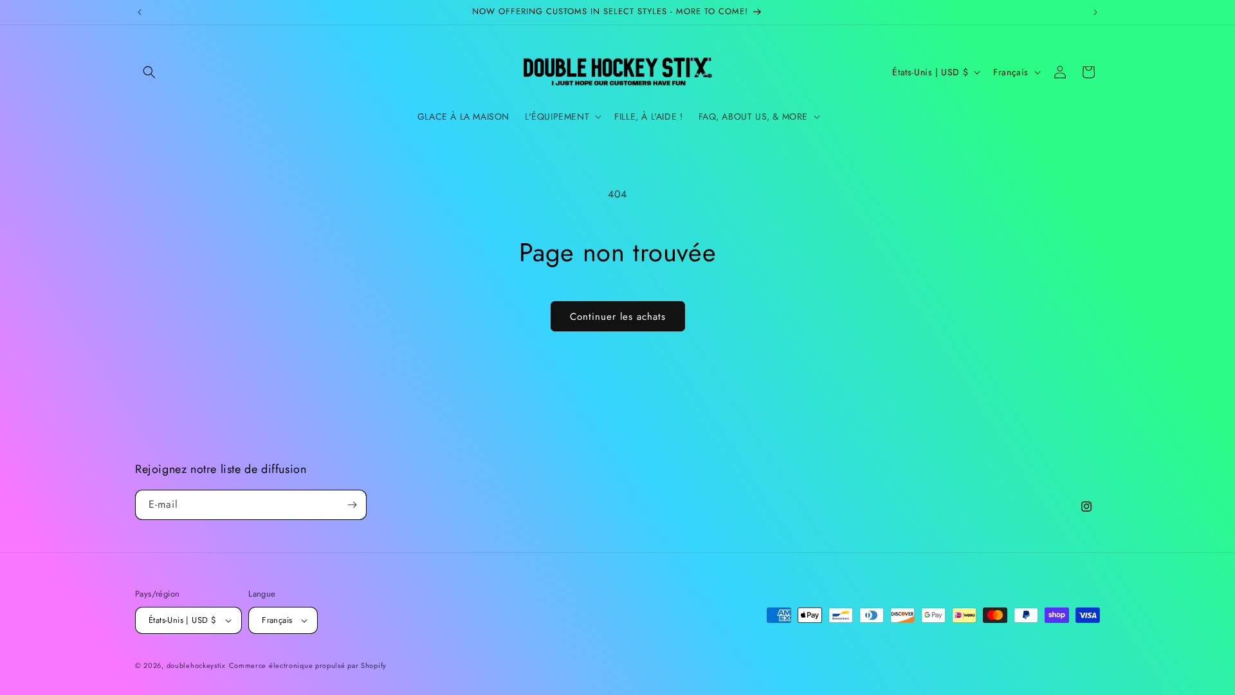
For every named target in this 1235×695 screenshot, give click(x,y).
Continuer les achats (618, 317)
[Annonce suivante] (1095, 12)
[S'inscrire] (352, 505)
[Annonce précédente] (139, 12)
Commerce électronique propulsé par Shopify (308, 665)
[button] (149, 72)
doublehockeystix (196, 665)
